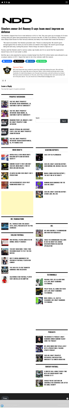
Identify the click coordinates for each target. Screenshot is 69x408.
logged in (11, 89)
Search (37, 118)
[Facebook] (5, 81)
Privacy (5, 398)
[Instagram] (3, 81)
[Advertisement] (17, 203)
